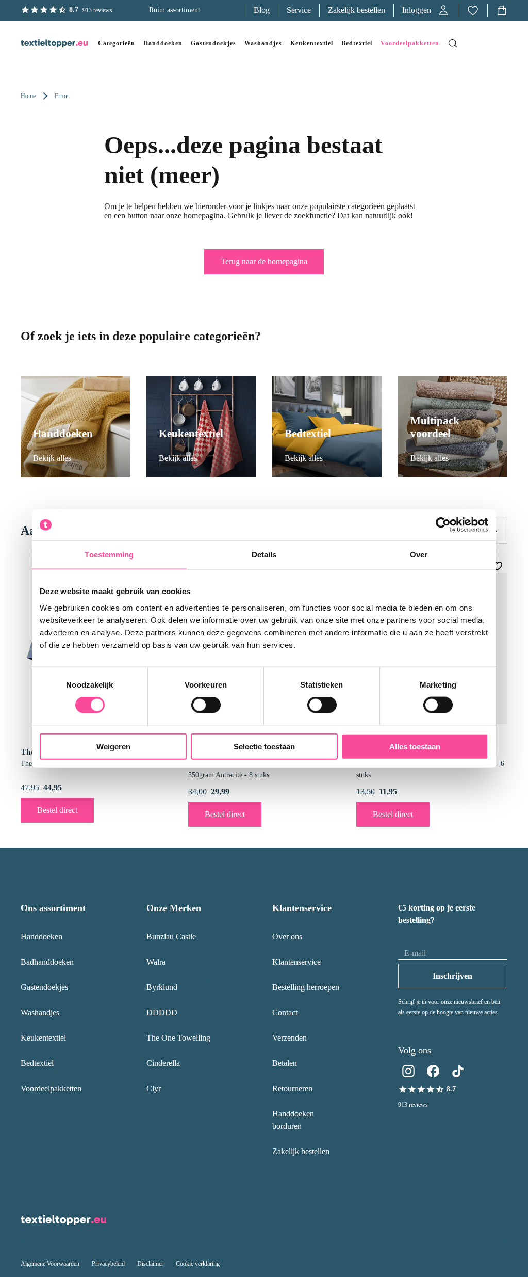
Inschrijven (452, 975)
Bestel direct (57, 810)
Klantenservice (296, 961)
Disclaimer (150, 1263)
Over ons (287, 936)
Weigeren (113, 746)
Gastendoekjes (44, 987)
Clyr (153, 1088)
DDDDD (161, 1012)
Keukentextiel (43, 1037)
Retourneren (292, 1088)
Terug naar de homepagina (264, 261)
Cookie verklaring (198, 1263)
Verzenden (289, 1037)
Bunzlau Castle (171, 936)
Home (28, 96)
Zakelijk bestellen (356, 10)
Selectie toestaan (264, 746)
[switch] (206, 705)
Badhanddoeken (47, 961)
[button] (426, 10)
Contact (285, 1012)
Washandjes (40, 1012)
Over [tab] (418, 554)
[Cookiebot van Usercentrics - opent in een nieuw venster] (443, 525)
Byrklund (161, 987)
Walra (156, 961)
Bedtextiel (37, 1063)
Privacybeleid (108, 1263)
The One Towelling (178, 1037)
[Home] (44, 43)
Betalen (284, 1063)
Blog (262, 10)
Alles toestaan (414, 746)
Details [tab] (264, 554)
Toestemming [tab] (109, 554)
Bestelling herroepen (305, 987)
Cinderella (163, 1063)
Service (299, 10)
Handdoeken (41, 936)
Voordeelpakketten (51, 1088)
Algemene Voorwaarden (50, 1263)
